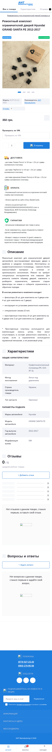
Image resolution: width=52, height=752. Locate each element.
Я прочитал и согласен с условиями (28, 704)
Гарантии (16, 220)
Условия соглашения (23, 704)
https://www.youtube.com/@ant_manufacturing (32, 680)
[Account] (49, 3)
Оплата (15, 188)
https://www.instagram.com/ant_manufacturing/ (19, 680)
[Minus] (5, 145)
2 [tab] (24, 92)
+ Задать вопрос (26, 565)
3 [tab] (28, 92)
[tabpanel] (26, 66)
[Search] (8, 3)
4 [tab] (33, 92)
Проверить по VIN (11, 130)
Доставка (16, 158)
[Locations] (44, 3)
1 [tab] (19, 92)
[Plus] (18, 145)
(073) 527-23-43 (26, 662)
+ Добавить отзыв (26, 475)
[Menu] (3, 3)
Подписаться (39, 699)
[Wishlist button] (47, 118)
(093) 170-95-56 (26, 666)
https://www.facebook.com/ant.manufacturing (26, 680)
